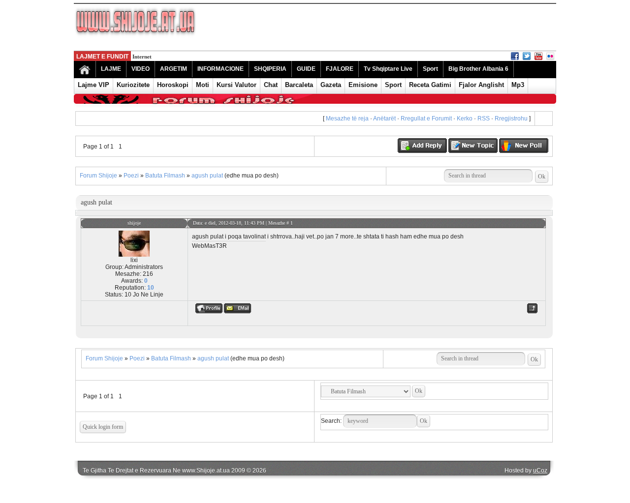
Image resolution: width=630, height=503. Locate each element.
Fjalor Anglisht (481, 85)
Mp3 (517, 85)
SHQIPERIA (270, 68)
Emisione (363, 85)
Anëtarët (384, 118)
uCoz (540, 470)
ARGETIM (173, 68)
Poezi (131, 175)
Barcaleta (299, 85)
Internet (142, 56)
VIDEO (140, 68)
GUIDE (306, 68)
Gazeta (330, 85)
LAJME (111, 68)
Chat (271, 85)
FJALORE (339, 68)
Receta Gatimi (430, 85)
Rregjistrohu (511, 118)
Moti (202, 85)
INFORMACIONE (220, 68)
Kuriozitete (133, 85)
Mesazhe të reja (347, 118)
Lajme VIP (93, 85)
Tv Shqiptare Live (388, 68)
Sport (430, 68)
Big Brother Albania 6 (478, 68)
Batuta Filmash (165, 175)
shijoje (134, 223)
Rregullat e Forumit (426, 118)
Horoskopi (173, 85)
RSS (483, 118)
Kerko (464, 118)
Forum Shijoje (98, 175)
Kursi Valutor (236, 85)
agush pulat (207, 175)
